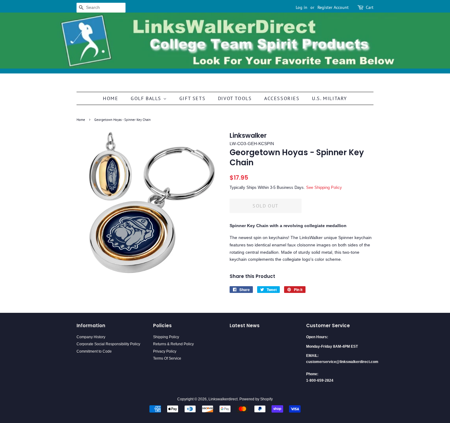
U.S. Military (329, 98)
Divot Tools (235, 98)
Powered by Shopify (256, 399)
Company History (91, 337)
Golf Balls (147, 98)
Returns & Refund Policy (173, 344)
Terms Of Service (167, 358)
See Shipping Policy (324, 187)
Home (110, 98)
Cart (369, 7)
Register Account (333, 7)
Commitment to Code (94, 351)
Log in (301, 7)
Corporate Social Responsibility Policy (108, 344)
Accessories (282, 98)
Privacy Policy (164, 351)
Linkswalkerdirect (223, 399)
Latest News (245, 325)
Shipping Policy (166, 337)
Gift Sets (192, 98)
